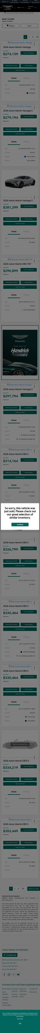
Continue (20, 524)
